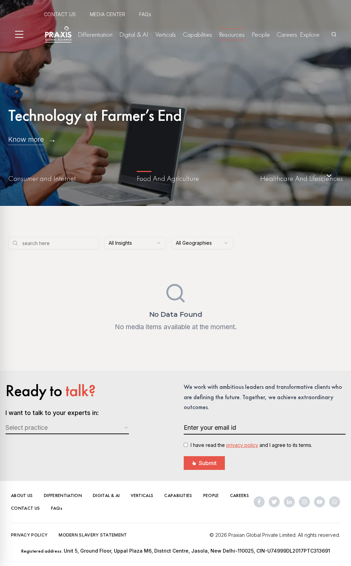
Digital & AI (133, 34)
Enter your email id (210, 427)
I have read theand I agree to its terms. (251, 445)
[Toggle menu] (19, 34)
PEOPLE (211, 495)
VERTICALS (142, 495)
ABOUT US (22, 495)
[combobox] (135, 243)
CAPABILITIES (178, 495)
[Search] (334, 34)
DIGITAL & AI (106, 495)
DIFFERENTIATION (63, 495)
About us (60, 34)
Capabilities (197, 34)
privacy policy (242, 445)
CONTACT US (60, 14)
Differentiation (95, 34)
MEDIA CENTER (107, 14)
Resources (232, 34)
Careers (287, 34)
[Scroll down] (329, 176)
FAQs (145, 14)
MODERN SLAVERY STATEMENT (93, 535)
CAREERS (239, 495)
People (261, 34)
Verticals (165, 34)
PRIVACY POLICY (29, 535)
